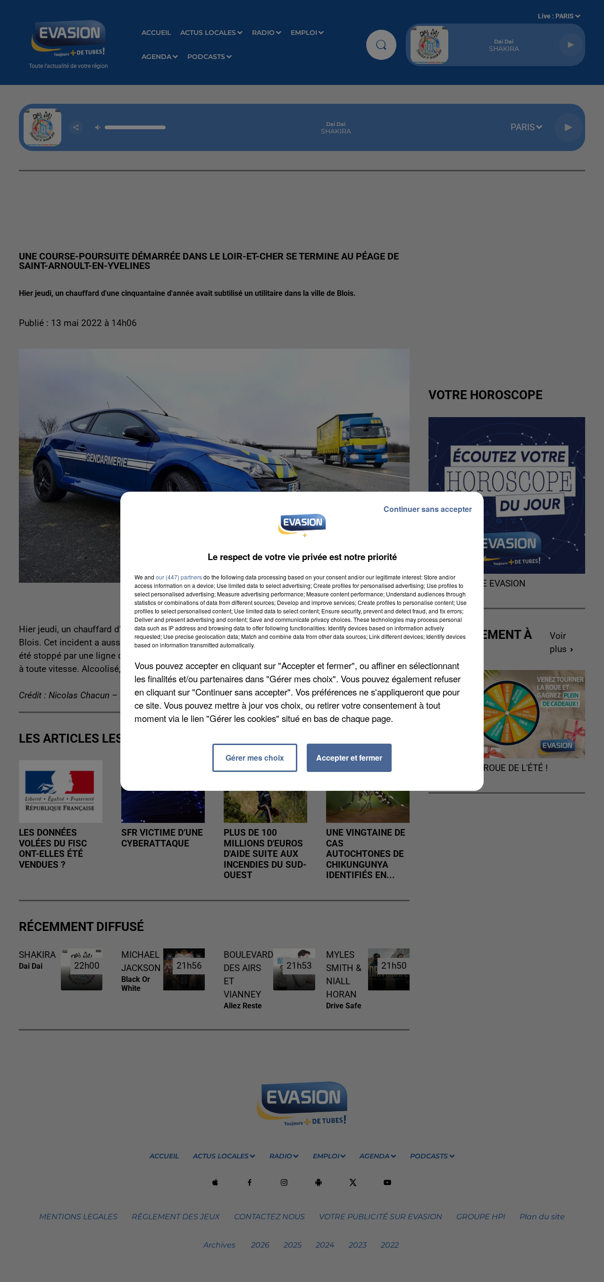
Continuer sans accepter (428, 508)
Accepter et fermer (349, 757)
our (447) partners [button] (179, 577)
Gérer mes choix (255, 757)
